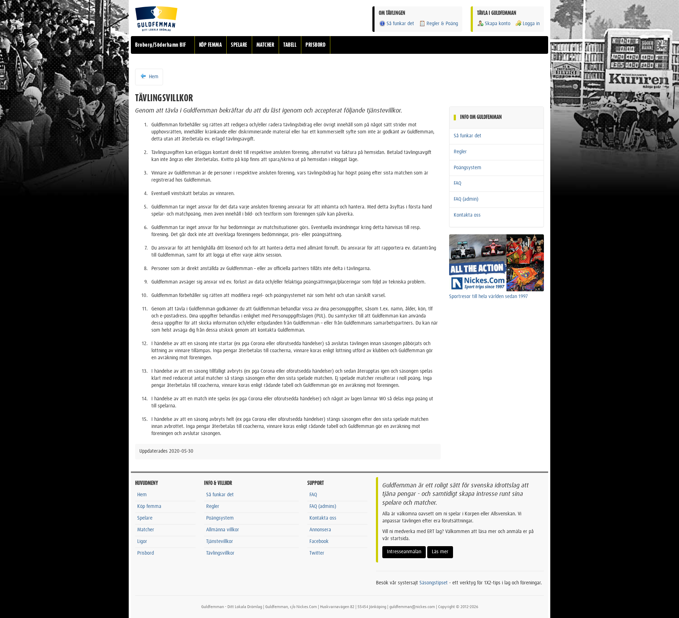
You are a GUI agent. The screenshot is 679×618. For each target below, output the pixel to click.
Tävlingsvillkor (220, 553)
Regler (460, 151)
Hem (152, 76)
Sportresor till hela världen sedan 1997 (488, 296)
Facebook (319, 541)
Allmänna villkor (222, 529)
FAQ (457, 183)
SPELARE (239, 44)
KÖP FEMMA (210, 44)
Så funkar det (400, 23)
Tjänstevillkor (219, 541)
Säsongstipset (433, 582)
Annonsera (320, 529)
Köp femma (149, 506)
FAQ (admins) (322, 506)
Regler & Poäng (442, 23)
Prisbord (145, 553)
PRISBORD (315, 44)
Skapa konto (497, 23)
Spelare (144, 518)
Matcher (145, 529)
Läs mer (440, 551)
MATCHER (265, 44)
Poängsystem (467, 167)
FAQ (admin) (466, 199)
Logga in (531, 23)
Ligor (142, 541)
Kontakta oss (467, 215)
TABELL (289, 44)
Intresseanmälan (404, 551)
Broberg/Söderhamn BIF (160, 44)
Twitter (316, 553)
